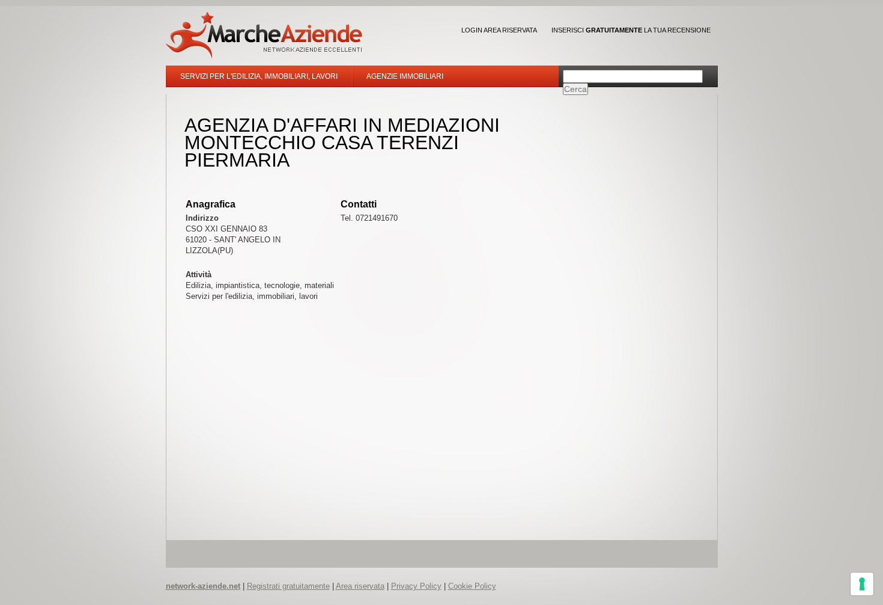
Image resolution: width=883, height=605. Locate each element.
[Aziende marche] (264, 35)
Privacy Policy (416, 586)
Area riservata (360, 586)
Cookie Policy (472, 586)
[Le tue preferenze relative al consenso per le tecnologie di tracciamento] (862, 584)
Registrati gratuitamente (288, 586)
